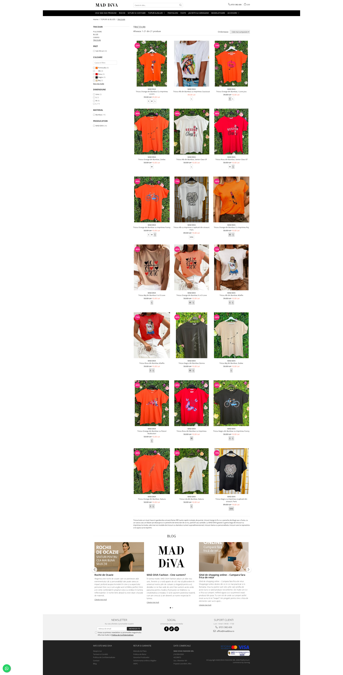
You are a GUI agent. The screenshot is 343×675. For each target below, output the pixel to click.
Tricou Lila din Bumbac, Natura (191, 499)
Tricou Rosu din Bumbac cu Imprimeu (191, 431)
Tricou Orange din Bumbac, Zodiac (151, 159)
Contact (96, 660)
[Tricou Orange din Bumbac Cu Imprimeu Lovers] (152, 64)
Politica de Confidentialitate (122, 635)
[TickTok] (171, 629)
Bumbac (99, 114)
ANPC (135, 663)
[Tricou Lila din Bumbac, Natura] (191, 471)
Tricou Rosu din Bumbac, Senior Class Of (231, 159)
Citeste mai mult (100, 599)
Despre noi (97, 651)
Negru (100, 77)
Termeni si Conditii (100, 654)
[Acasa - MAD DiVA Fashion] (106, 5)
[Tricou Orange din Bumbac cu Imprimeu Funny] (152, 199)
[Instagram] (176, 629)
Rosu (100, 74)
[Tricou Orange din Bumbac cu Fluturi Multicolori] (152, 403)
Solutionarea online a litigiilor (144, 660)
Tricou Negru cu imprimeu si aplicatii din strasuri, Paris (231, 500)
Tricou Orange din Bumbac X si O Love (191, 295)
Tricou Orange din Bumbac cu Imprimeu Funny (151, 227)
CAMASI (96, 37)
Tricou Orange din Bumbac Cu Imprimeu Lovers (152, 92)
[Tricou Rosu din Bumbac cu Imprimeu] (191, 403)
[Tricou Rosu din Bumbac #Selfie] (152, 335)
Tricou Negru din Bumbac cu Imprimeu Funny (231, 431)
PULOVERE (97, 31)
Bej (99, 80)
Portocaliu (102, 67)
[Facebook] (166, 629)
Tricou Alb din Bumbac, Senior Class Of (191, 159)
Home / (96, 19)
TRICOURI (97, 40)
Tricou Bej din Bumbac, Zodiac (231, 363)
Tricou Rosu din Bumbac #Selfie (151, 363)
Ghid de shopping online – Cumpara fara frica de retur (222, 576)
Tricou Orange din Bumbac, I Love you (231, 91)
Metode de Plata (139, 651)
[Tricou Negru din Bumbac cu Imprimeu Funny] (231, 403)
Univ (97, 94)
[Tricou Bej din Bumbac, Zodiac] (231, 335)
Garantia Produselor (141, 657)
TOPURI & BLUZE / (108, 19)
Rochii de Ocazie (103, 574)
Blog (95, 663)
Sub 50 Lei (100, 51)
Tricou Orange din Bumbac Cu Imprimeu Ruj (231, 227)
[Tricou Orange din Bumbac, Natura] (152, 471)
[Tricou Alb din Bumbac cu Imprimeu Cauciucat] (191, 64)
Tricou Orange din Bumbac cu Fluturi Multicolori (151, 432)
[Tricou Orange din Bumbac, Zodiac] (152, 131)
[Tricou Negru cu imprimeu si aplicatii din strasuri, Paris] (231, 471)
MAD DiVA (100, 125)
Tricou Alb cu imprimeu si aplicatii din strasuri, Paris (192, 228)
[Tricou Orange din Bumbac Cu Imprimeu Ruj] (231, 199)
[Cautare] (180, 5)
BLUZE (95, 34)
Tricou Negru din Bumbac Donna (192, 363)
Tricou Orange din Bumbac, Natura (152, 499)
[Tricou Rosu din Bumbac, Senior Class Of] (231, 131)
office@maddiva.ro (225, 631)
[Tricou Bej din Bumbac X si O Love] (152, 267)
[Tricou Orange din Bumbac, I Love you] (231, 64)
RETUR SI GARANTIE (142, 645)
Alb (99, 71)
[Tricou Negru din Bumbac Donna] (191, 335)
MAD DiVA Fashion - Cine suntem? (166, 574)
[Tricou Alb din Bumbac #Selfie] (231, 267)
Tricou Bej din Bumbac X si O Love (151, 295)
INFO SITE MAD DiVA (102, 645)
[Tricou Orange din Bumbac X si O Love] (191, 267)
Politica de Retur (139, 654)
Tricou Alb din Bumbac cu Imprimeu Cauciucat (191, 91)
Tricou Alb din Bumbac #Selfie (231, 295)
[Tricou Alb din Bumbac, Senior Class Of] (191, 131)
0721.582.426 (225, 627)
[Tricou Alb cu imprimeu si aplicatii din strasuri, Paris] (191, 199)
